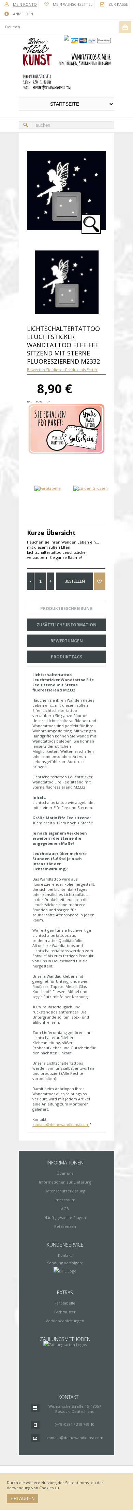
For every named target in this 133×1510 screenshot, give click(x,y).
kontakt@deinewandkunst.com (60, 1124)
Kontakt (65, 1255)
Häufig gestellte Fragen (65, 1217)
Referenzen (65, 1226)
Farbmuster (65, 1311)
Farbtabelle (65, 1303)
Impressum (65, 1199)
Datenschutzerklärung (65, 1190)
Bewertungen (66, 641)
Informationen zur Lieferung (65, 1182)
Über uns (65, 1173)
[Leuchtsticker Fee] (66, 282)
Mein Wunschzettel (72, 4)
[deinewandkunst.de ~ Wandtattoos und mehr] (66, 64)
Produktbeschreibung (66, 608)
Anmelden (23, 13)
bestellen (74, 581)
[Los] (25, 125)
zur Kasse (118, 4)
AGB (65, 1208)
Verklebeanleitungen (65, 1320)
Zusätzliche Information (66, 625)
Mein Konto (25, 4)
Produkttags (66, 657)
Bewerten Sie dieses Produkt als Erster (62, 369)
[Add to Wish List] (99, 581)
